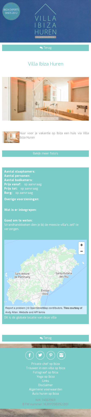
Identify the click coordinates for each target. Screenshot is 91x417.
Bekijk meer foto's (45, 153)
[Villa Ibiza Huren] (45, 20)
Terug (47, 48)
